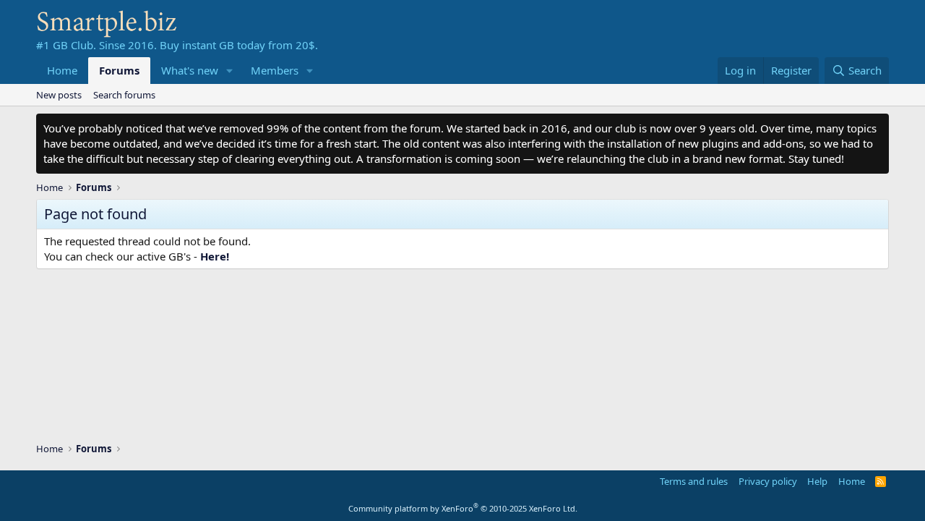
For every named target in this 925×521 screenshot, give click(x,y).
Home (62, 70)
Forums (119, 70)
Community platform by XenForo (462, 508)
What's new (189, 70)
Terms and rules (694, 481)
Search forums (124, 94)
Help (817, 481)
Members (274, 70)
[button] (230, 70)
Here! (214, 256)
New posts (59, 94)
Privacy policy (768, 481)
